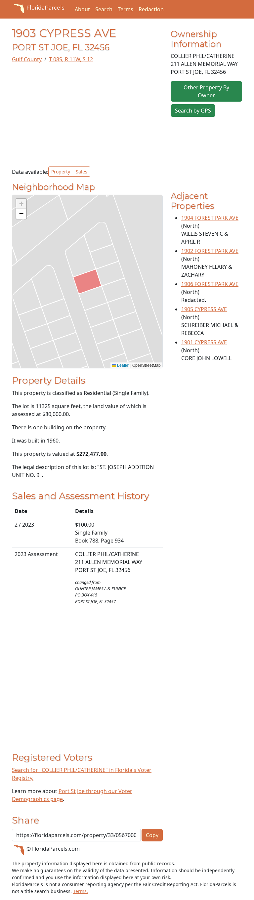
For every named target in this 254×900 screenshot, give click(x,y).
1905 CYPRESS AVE (204, 309)
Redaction (151, 9)
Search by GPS (193, 110)
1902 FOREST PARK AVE (209, 251)
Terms (125, 9)
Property (60, 171)
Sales (81, 171)
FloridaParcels (45, 8)
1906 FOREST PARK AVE (209, 284)
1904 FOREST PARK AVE (209, 217)
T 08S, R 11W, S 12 (71, 59)
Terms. (80, 891)
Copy (152, 835)
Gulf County (27, 59)
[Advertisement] (87, 115)
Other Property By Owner (206, 91)
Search (103, 9)
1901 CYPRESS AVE (204, 342)
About (82, 9)
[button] (21, 204)
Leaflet (122, 365)
